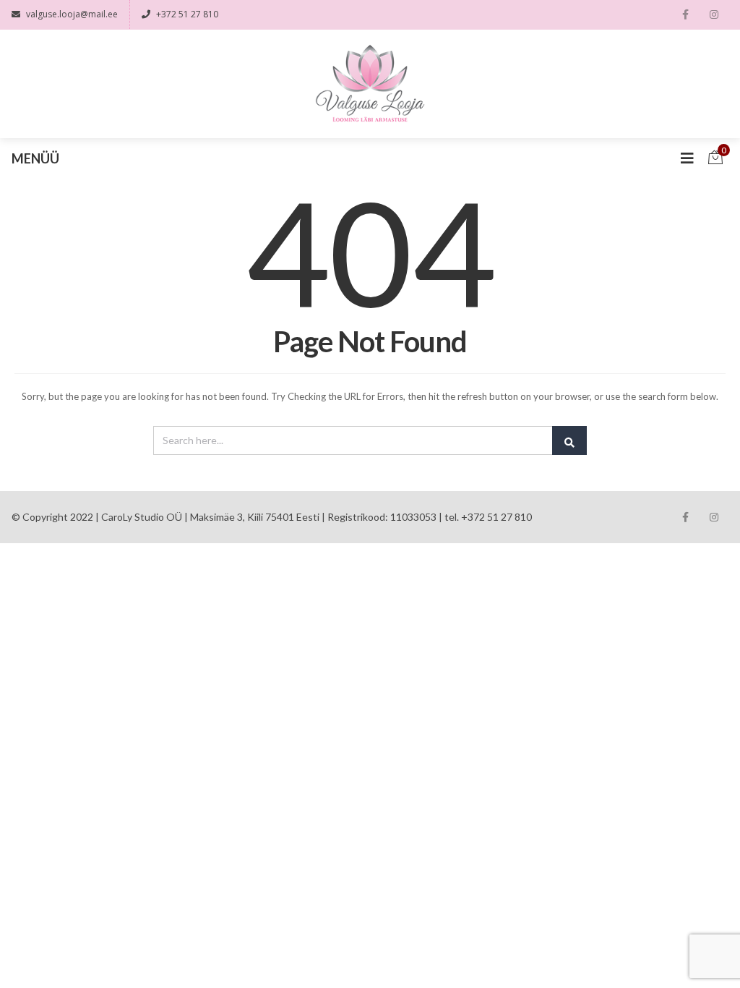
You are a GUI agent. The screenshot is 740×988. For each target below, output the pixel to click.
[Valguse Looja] (370, 84)
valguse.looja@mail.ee (72, 14)
